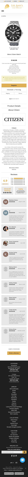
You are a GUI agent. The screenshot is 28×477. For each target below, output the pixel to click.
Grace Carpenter (13, 241)
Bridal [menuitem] (14, 390)
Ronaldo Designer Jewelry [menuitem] (14, 427)
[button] (7, 1)
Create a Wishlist (14, 438)
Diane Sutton (12, 297)
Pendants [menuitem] (14, 399)
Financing (14, 442)
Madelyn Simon (13, 200)
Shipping (8, 93)
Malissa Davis (13, 267)
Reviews (14, 174)
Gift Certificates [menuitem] (14, 389)
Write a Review (14, 353)
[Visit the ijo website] (12, 463)
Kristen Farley (13, 252)
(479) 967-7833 (14, 49)
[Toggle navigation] (2, 11)
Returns (20, 93)
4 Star (12, 179)
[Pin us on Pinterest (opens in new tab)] (16, 456)
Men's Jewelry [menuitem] (14, 414)
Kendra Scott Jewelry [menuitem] (14, 412)
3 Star (12, 181)
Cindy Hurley (13, 309)
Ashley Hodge (13, 283)
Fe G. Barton (12, 227)
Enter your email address (14, 449)
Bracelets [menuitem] (14, 394)
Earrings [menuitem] (14, 396)
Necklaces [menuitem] (14, 398)
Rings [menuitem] (14, 392)
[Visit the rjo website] (16, 463)
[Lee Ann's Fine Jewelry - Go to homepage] (14, 6)
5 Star (12, 178)
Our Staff (14, 440)
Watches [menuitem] (14, 405)
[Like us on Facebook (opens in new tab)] (11, 456)
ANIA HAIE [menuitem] (14, 410)
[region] (14, 33)
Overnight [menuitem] (14, 425)
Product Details (14, 106)
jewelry (4, 16)
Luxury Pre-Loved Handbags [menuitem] (14, 407)
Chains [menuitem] (14, 401)
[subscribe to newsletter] (24, 452)
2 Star (12, 182)
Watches (14, 169)
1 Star (12, 184)
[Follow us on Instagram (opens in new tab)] (14, 456)
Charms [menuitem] (14, 403)
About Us (14, 433)
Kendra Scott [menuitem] (14, 423)
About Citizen (14, 110)
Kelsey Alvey (12, 329)
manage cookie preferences (15, 470)
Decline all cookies (9, 473)
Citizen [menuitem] (14, 421)
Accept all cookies (19, 473)
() (24, 178)
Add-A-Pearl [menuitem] (14, 420)
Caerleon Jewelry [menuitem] (14, 408)
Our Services (14, 434)
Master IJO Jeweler (14, 436)
